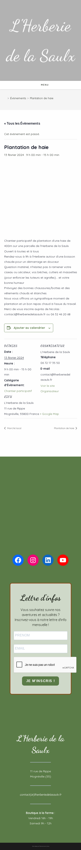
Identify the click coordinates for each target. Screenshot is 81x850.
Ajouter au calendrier (29, 328)
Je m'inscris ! (40, 681)
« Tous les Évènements (22, 123)
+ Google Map (49, 414)
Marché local (13, 428)
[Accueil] (5, 98)
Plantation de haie (41, 98)
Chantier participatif (18, 391)
